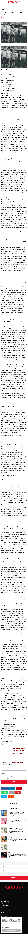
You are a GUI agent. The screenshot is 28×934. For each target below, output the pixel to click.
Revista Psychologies (10, 17)
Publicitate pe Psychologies (7, 899)
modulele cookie (5, 926)
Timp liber (10, 826)
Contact (2, 912)
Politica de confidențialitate (6, 910)
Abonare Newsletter (5, 901)
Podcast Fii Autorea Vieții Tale (7, 916)
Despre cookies (4, 907)
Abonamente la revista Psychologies (9, 897)
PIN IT (15, 57)
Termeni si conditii (5, 905)
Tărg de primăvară (5, 903)
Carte (2, 9)
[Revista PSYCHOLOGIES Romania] (14, 2)
